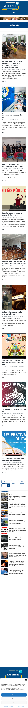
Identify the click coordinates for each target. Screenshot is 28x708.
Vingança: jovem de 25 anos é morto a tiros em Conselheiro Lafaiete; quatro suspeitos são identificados (16, 563)
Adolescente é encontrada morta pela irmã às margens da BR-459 (17, 513)
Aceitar (14, 695)
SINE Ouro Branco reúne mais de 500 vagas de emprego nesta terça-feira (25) (18, 530)
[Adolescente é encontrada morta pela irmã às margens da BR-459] (4, 513)
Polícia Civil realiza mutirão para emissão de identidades (12, 165)
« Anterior (6, 482)
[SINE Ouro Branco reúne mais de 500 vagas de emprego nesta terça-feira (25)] (4, 530)
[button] (26, 680)
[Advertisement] (14, 590)
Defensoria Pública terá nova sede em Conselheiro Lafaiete (17, 538)
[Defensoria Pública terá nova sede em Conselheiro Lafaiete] (4, 538)
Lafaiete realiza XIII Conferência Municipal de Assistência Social (14, 263)
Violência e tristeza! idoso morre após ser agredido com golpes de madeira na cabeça (17, 555)
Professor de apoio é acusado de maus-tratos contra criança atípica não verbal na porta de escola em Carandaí (17, 497)
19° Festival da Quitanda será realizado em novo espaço (13, 459)
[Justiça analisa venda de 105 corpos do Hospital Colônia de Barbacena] (4, 546)
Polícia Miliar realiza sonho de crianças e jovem (13, 313)
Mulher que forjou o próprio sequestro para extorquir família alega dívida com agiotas (17, 522)
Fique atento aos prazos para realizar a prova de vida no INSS (13, 116)
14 (3, 485)
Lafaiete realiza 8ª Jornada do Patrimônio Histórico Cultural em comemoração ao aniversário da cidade (13, 64)
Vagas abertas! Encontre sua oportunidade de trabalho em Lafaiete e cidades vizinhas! (16, 572)
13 (22, 482)
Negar (14, 699)
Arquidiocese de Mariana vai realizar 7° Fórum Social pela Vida (13, 362)
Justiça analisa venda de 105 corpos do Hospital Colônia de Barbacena (16, 547)
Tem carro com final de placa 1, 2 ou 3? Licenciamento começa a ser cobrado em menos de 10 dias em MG (18, 505)
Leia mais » (5, 81)
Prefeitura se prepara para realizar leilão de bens (12, 214)
